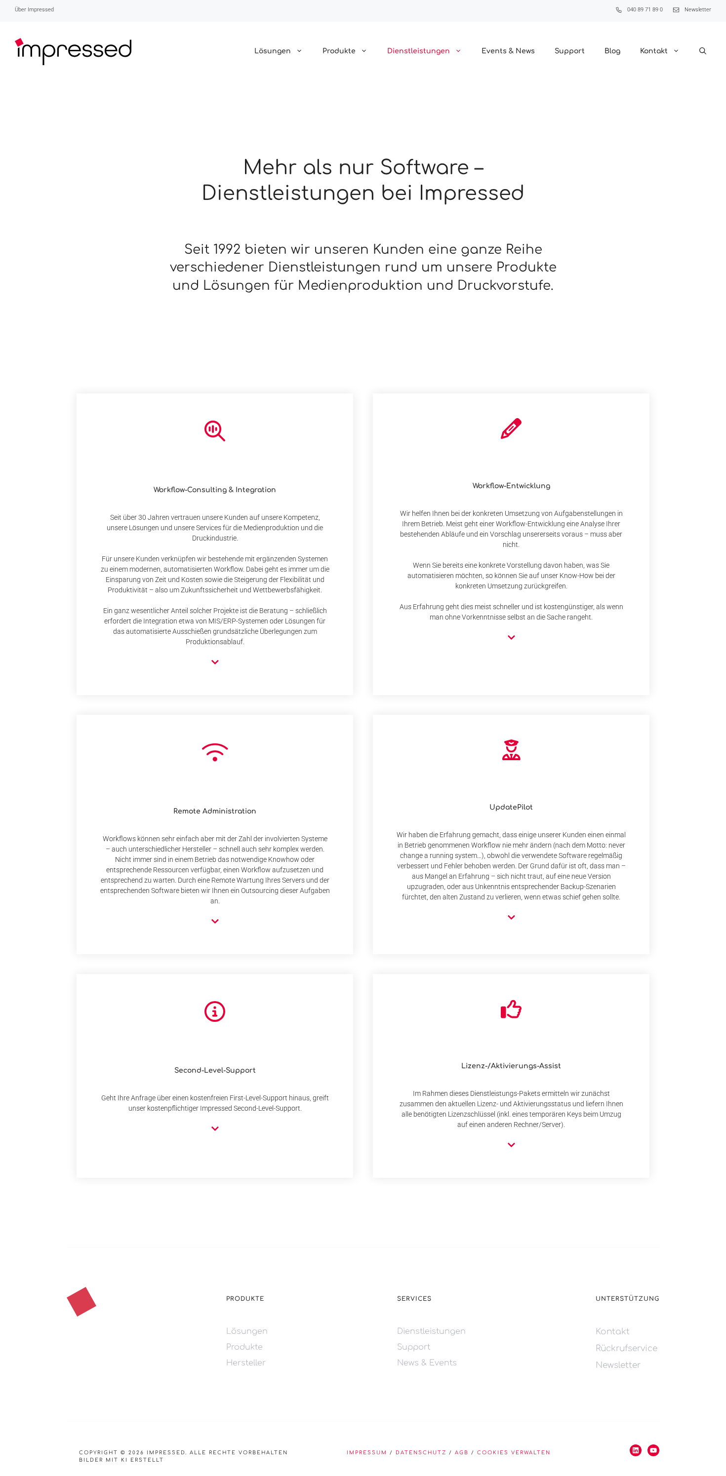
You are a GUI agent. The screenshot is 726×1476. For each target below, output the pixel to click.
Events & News (508, 51)
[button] (702, 51)
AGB (462, 1452)
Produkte (339, 51)
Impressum (367, 1452)
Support (570, 51)
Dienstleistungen (418, 51)
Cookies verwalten (514, 1452)
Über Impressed (34, 9)
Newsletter (698, 9)
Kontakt (654, 51)
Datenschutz (421, 1452)
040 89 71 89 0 (645, 9)
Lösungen (272, 51)
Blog (612, 51)
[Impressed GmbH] (73, 51)
